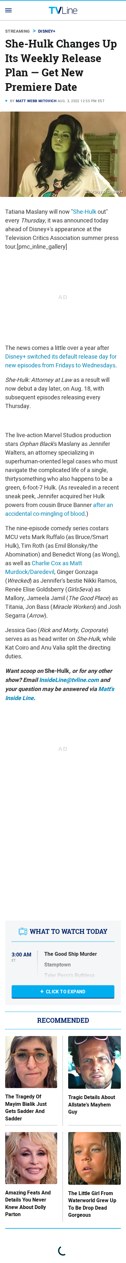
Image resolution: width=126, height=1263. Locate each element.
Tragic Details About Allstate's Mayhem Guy (91, 1105)
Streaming (17, 31)
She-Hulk (84, 212)
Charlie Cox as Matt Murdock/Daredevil (43, 567)
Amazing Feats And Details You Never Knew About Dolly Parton (28, 1203)
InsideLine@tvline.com (69, 680)
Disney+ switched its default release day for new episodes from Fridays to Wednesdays (61, 360)
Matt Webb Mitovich (36, 100)
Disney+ (47, 31)
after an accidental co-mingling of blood (59, 509)
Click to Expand (66, 991)
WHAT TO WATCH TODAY (69, 931)
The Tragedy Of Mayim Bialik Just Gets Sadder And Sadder (26, 1107)
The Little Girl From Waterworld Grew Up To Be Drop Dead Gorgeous (92, 1204)
